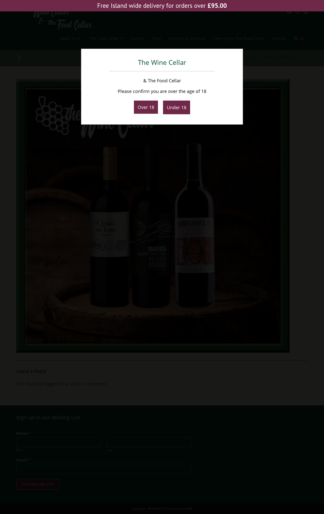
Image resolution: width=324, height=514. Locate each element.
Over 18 (146, 107)
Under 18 (176, 107)
